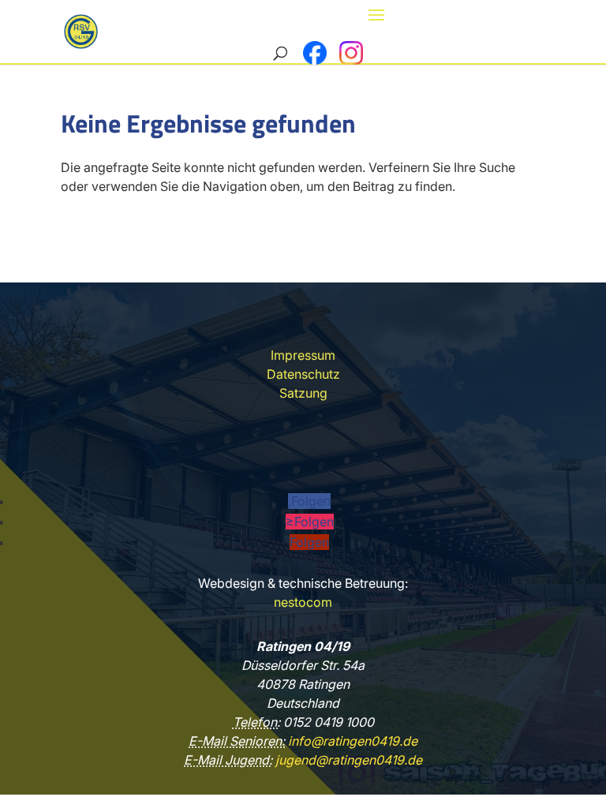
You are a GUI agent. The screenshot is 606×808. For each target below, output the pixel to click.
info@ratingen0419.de (351, 741)
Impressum (303, 355)
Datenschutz (303, 374)
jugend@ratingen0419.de (347, 760)
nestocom (303, 602)
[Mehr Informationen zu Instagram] (351, 53)
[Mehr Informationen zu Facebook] (315, 53)
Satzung (303, 393)
